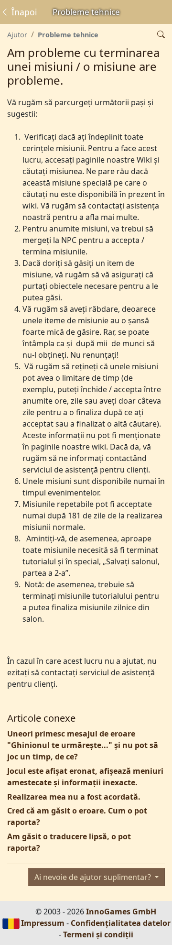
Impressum (42, 923)
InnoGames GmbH (121, 911)
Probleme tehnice (68, 34)
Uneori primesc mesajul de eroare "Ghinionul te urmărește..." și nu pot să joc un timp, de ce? (82, 745)
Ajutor (17, 34)
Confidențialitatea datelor (121, 923)
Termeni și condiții (98, 934)
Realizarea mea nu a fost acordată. (73, 796)
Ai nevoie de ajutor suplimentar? (93, 877)
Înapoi (23, 12)
